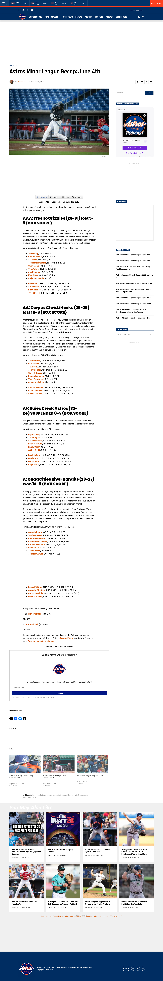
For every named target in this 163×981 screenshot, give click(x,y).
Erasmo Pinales (35, 596)
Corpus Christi (55, 967)
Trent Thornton (34, 614)
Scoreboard (121, 17)
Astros (39, 967)
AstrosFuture (35, 17)
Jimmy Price (22, 82)
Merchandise (87, 967)
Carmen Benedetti (36, 544)
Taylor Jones (34, 551)
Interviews (68, 17)
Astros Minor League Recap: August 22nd (133, 304)
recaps (34, 797)
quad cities (27, 797)
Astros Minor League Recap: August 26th (133, 255)
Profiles (88, 17)
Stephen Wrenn (35, 440)
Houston (70, 795)
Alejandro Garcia (36, 278)
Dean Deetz (33, 283)
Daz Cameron (34, 548)
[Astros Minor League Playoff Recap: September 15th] (25, 764)
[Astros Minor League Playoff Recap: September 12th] (59, 764)
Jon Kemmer (34, 272)
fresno (64, 795)
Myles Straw (33, 434)
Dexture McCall (35, 444)
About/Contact (137, 10)
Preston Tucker (35, 256)
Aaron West (33, 286)
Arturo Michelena (36, 382)
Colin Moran (33, 266)
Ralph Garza (33, 464)
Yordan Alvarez (35, 535)
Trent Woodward (36, 379)
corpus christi (55, 795)
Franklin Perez (34, 455)
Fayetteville (72, 967)
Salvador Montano (36, 590)
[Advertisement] (81, 43)
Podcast (109, 17)
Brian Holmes (34, 290)
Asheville (64, 967)
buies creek (44, 795)
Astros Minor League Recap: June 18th (90, 776)
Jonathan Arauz (35, 554)
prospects (84, 795)
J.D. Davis (32, 367)
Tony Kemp (33, 253)
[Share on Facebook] (137, 82)
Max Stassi (33, 275)
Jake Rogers (34, 437)
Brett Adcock (32, 624)
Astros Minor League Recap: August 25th (133, 261)
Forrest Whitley (35, 587)
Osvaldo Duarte (35, 532)
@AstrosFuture (66, 638)
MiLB (77, 795)
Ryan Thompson (35, 390)
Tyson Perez (34, 293)
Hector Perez (34, 461)
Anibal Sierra (34, 450)
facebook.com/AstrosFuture (41, 641)
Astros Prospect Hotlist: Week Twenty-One (134, 283)
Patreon (79, 967)
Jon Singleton (34, 370)
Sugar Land (46, 967)
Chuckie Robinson (36, 538)
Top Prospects (51, 17)
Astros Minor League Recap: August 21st (133, 318)
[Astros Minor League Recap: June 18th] (92, 764)
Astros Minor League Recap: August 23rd (133, 298)
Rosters (99, 17)
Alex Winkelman (35, 387)
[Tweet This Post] (142, 82)
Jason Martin (34, 360)
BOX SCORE (39, 223)
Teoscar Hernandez (37, 263)
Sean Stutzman (35, 394)
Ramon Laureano (36, 376)
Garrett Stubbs (35, 373)
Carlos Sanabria (35, 593)
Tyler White (33, 269)
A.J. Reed (32, 260)
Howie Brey (33, 458)
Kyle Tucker (33, 363)
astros (37, 795)
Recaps (78, 17)
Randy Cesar (34, 447)
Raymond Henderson (37, 541)
